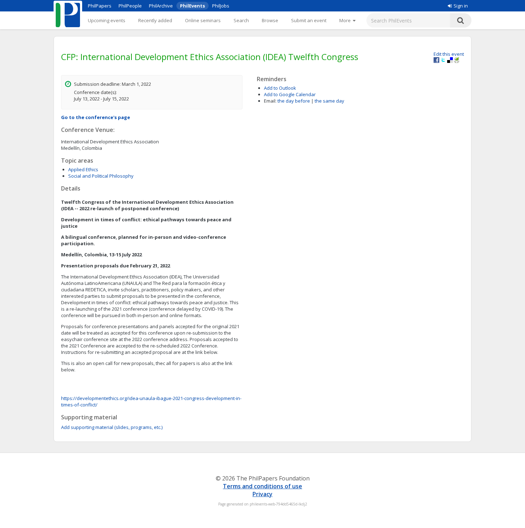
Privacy (262, 494)
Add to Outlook (280, 88)
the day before (294, 101)
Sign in (461, 6)
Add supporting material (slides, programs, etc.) (111, 427)
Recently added (155, 20)
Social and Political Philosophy (101, 176)
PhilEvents (192, 6)
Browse (270, 20)
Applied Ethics (83, 169)
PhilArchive (161, 6)
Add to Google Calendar (290, 94)
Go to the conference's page (95, 117)
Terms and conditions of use (262, 486)
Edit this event (449, 54)
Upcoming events (106, 20)
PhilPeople (130, 6)
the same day (329, 101)
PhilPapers (99, 6)
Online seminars (203, 20)
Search (241, 20)
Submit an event (308, 20)
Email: (270, 101)
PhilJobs (220, 6)
